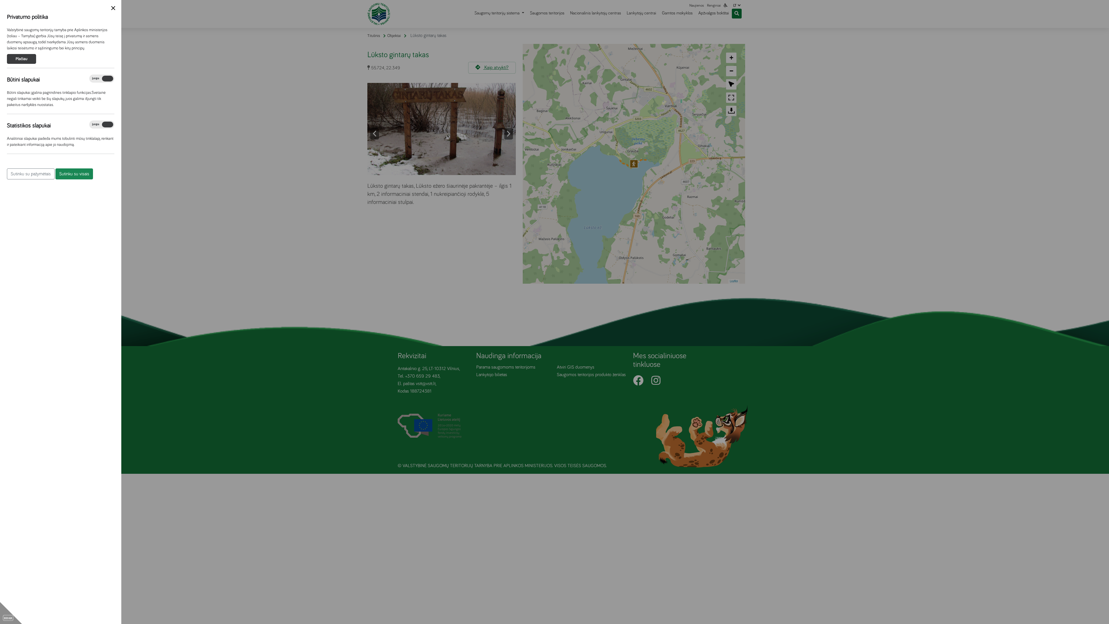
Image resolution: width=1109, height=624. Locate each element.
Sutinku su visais (74, 174)
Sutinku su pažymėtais (31, 174)
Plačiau (21, 59)
